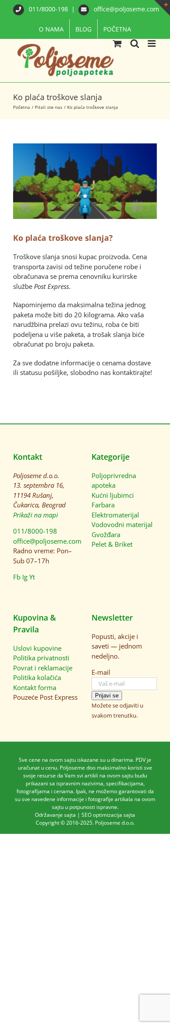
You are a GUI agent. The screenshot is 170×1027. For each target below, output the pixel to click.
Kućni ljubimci (113, 495)
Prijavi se (107, 695)
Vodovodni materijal (122, 524)
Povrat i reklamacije (42, 667)
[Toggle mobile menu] (152, 43)
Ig (24, 576)
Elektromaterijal (115, 514)
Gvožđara (106, 534)
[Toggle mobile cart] (117, 43)
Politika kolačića (37, 677)
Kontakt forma (34, 687)
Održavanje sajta (55, 815)
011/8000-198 (48, 9)
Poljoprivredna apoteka (114, 480)
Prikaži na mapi (35, 514)
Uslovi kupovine (37, 648)
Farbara (103, 504)
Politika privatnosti (41, 657)
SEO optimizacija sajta (108, 815)
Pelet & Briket (112, 544)
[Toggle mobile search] (134, 43)
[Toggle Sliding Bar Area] (162, 8)
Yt (32, 576)
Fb (16, 576)
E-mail (101, 672)
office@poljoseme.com (125, 9)
